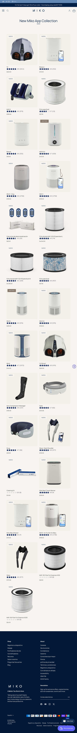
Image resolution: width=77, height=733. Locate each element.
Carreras (43, 645)
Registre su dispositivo (15, 645)
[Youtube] (45, 704)
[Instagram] (50, 704)
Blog (9, 665)
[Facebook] (41, 704)
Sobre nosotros (13, 659)
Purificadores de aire (14, 651)
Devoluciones (44, 648)
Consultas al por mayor (47, 657)
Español (10, 715)
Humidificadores (13, 654)
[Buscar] (8, 11)
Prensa (42, 659)
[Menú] (3, 10)
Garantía (43, 654)
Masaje (10, 648)
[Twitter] (54, 704)
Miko (13, 720)
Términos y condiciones (48, 665)
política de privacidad (47, 662)
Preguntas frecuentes (15, 662)
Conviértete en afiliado (47, 671)
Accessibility (44, 673)
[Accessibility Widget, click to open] (74, 366)
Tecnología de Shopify (11, 722)
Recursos (11, 657)
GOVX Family (44, 679)
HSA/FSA (43, 676)
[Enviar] (68, 697)
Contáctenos (44, 651)
